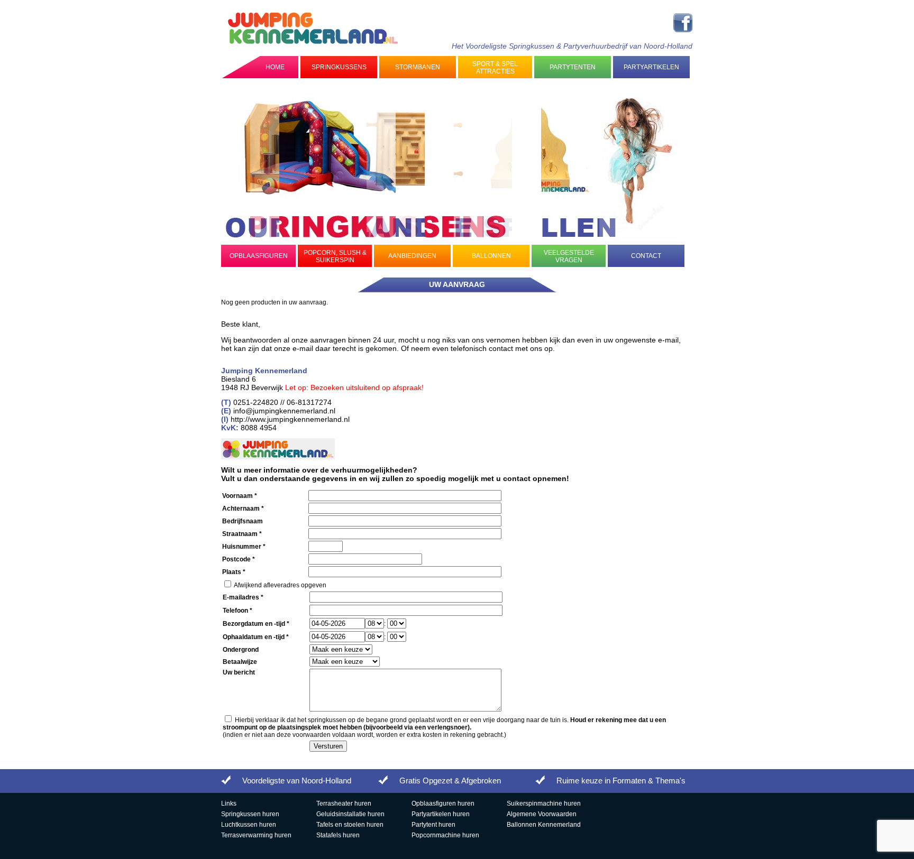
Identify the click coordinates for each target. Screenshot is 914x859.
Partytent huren (433, 824)
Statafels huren (338, 835)
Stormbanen (417, 67)
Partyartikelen (651, 67)
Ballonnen (491, 256)
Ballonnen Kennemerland (544, 824)
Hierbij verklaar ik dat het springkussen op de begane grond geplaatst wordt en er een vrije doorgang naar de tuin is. (444, 723)
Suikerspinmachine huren (544, 803)
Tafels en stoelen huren (349, 824)
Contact (646, 256)
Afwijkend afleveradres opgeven (280, 585)
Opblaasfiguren (259, 256)
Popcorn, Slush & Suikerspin (335, 256)
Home (275, 67)
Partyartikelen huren (441, 814)
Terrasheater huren (343, 803)
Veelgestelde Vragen (569, 256)
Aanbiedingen (412, 256)
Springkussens (339, 67)
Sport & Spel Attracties (495, 67)
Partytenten (573, 67)
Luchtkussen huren (248, 824)
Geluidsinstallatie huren (350, 814)
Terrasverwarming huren (256, 835)
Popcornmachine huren (445, 835)
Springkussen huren (250, 814)
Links (228, 803)
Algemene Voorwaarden (542, 814)
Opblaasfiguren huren (443, 803)
